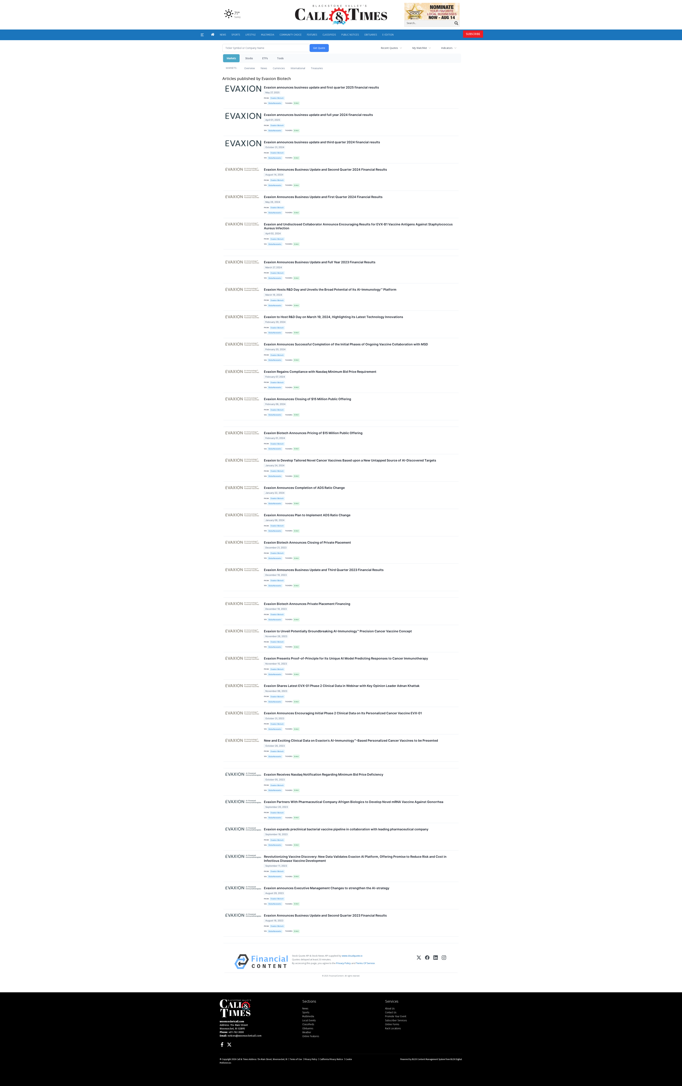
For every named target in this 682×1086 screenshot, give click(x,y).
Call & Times (242, 1059)
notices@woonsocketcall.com (244, 1035)
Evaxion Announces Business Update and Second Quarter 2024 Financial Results (325, 169)
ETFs (265, 58)
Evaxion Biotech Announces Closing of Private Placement (307, 542)
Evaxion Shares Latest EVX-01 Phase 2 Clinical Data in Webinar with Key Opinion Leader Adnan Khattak (342, 686)
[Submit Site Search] (456, 23)
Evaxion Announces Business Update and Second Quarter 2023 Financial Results (325, 915)
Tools (280, 58)
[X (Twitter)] (419, 961)
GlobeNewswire (274, 103)
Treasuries (317, 68)
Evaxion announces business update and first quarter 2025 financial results (321, 87)
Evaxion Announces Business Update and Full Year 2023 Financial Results (319, 262)
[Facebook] (427, 961)
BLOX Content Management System (428, 1059)
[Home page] (341, 14)
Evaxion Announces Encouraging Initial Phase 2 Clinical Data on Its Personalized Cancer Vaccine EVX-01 (343, 713)
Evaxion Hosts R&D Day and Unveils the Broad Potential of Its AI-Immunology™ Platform (330, 289)
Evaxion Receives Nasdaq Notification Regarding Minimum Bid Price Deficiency (323, 774)
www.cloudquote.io (352, 955)
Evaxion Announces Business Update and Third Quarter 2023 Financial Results (324, 570)
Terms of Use (296, 1059)
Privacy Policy (343, 963)
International (298, 68)
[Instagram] (444, 961)
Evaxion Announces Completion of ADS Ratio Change (304, 488)
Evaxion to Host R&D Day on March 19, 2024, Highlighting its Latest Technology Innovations (333, 317)
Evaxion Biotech (277, 98)
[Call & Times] (258, 1008)
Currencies (279, 68)
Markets (231, 58)
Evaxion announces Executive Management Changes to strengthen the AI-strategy (326, 888)
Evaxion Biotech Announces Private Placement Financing (307, 604)
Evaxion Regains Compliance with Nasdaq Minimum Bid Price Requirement (320, 371)
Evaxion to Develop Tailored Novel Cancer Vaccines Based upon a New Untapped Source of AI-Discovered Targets (350, 460)
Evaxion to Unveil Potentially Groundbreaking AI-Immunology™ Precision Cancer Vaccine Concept (338, 631)
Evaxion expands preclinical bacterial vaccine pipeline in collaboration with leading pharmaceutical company (346, 829)
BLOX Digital (456, 1059)
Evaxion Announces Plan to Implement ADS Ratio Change (307, 515)
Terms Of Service (365, 963)
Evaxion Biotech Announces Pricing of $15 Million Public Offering (313, 433)
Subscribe (473, 34)
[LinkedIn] (435, 961)
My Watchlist (419, 48)
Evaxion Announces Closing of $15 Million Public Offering (307, 399)
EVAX (296, 103)
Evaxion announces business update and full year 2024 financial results (318, 115)
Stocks (249, 58)
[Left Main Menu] (202, 35)
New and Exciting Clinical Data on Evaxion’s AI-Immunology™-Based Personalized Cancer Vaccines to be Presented (351, 740)
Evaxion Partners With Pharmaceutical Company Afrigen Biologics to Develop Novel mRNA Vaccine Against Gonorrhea (353, 802)
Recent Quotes (389, 48)
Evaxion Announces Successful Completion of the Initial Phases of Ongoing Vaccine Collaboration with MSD (346, 344)
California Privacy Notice (331, 1059)
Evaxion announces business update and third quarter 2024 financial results (322, 142)
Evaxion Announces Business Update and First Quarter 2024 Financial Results (323, 197)
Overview (249, 68)
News (264, 68)
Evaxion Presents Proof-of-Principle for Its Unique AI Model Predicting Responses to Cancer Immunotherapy (346, 658)
